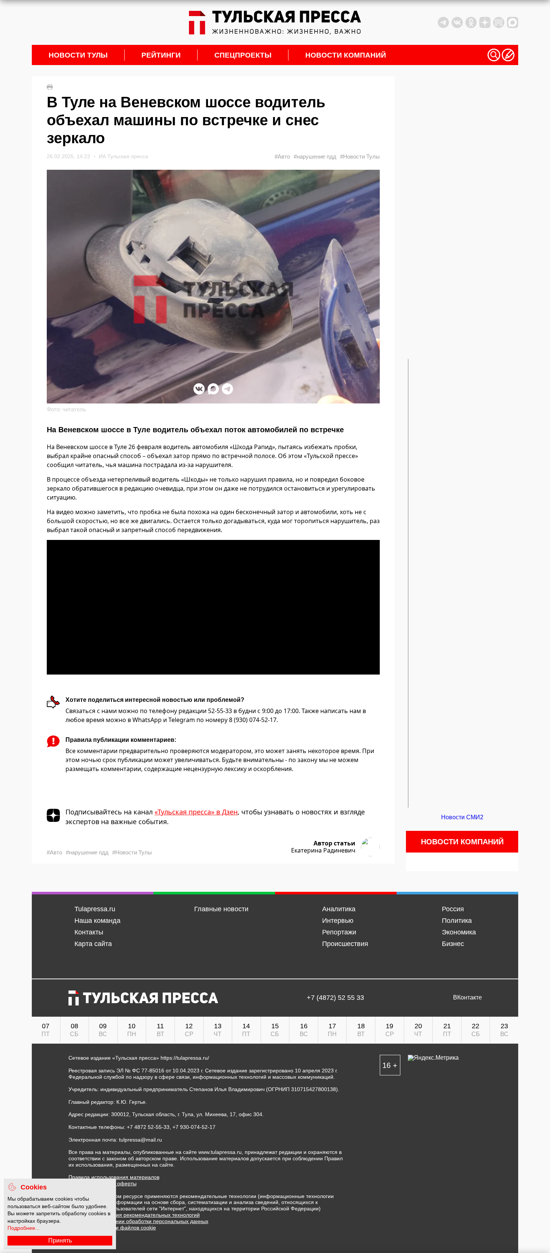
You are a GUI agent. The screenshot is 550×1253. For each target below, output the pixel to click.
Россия (453, 909)
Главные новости (221, 909)
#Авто (282, 156)
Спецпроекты (243, 55)
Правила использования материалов (113, 1177)
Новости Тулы (78, 55)
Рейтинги (161, 55)
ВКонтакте (467, 998)
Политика (457, 920)
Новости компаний (345, 55)
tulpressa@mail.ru (140, 1140)
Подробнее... (23, 1228)
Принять (60, 1240)
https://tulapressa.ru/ (185, 1058)
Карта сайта (93, 944)
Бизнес (453, 944)
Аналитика (338, 909)
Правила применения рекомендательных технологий (134, 1215)
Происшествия (345, 944)
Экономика (459, 932)
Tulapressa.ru (94, 909)
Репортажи (339, 932)
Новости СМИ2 (462, 817)
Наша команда (97, 920)
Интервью (338, 920)
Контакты (88, 932)
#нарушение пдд (315, 156)
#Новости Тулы (360, 156)
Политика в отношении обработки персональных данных (138, 1221)
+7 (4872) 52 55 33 (335, 997)
